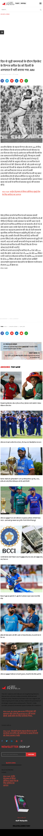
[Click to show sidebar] (2, 32)
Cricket (3, 14)
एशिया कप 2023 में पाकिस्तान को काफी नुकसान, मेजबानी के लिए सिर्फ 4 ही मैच (20, 674)
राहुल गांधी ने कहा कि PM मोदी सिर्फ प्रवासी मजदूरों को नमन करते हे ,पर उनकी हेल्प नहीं (22, 357)
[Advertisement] (21, 36)
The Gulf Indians (13, 831)
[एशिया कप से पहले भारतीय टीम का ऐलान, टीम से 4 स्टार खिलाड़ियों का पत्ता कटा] (21, 424)
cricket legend (13, 326)
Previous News (11, 344)
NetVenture (27, 833)
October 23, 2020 (6, 74)
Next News (33, 353)
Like (16, 74)
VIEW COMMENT (14, 318)
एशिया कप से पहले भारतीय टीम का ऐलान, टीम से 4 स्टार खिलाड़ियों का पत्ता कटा (20, 442)
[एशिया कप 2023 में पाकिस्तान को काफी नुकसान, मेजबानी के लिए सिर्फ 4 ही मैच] (21, 656)
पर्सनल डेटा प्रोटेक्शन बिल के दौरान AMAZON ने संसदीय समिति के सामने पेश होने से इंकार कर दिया (20, 348)
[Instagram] (21, 741)
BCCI (5, 326)
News (8, 14)
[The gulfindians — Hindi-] (8, 3)
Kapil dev (22, 326)
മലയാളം (23, 3)
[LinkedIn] (11, 741)
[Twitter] (7, 741)
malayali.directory (21, 826)
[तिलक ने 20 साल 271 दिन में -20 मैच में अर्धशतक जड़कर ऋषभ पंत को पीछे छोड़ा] (21, 578)
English (17, 3)
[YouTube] (16, 741)
